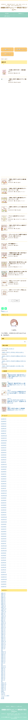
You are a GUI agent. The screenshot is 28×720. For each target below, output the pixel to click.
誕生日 (16, 73)
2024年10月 (4, 466)
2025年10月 (4, 440)
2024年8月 (3, 471)
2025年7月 (3, 447)
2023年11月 (4, 493)
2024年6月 (3, 476)
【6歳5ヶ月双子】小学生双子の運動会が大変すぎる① (14, 361)
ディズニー (23, 191)
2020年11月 (4, 577)
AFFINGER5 (14, 718)
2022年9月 (3, 524)
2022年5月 (3, 534)
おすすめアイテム (18, 219)
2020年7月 (3, 586)
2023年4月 (3, 510)
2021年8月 (3, 555)
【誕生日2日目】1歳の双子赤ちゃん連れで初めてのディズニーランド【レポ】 (17, 263)
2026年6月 (3, 421)
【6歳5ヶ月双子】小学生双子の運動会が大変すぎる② (14, 356)
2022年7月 (3, 529)
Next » (17, 300)
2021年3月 (3, 567)
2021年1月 (3, 572)
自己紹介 (7, 13)
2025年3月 (3, 457)
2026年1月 (3, 433)
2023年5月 (3, 507)
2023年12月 (4, 490)
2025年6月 (3, 450)
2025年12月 (4, 435)
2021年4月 (3, 565)
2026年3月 (3, 428)
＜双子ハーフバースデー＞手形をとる (17, 290)
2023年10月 (4, 495)
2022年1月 (3, 543)
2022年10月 (4, 522)
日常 (19, 73)
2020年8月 (3, 584)
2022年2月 (3, 541)
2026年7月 (3, 419)
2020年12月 (4, 574)
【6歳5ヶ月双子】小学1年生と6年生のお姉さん (13, 352)
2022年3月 (3, 538)
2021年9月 (3, 553)
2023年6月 (3, 505)
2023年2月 (3, 514)
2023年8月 (3, 500)
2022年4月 (3, 536)
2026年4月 (3, 426)
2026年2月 (3, 431)
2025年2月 (3, 459)
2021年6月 (3, 560)
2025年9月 (3, 443)
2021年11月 (3, 548)
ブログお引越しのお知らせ (8, 348)
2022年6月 (3, 531)
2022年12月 (4, 517)
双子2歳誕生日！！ (12, 243)
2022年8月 (3, 526)
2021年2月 (3, 569)
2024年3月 (3, 483)
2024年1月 (3, 488)
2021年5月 (3, 562)
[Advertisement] (14, 32)
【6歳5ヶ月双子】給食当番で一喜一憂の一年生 (13, 366)
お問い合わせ (7, 16)
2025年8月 (3, 445)
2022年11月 (4, 519)
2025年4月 (3, 454)
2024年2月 (3, 486)
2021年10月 (4, 550)
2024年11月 (4, 464)
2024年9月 (3, 469)
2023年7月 (3, 502)
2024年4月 (3, 481)
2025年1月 (3, 462)
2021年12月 (4, 545)
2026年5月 (3, 423)
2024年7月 (3, 474)
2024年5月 (3, 478)
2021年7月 (3, 557)
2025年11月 (4, 438)
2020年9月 (3, 581)
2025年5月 (3, 452)
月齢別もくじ (21, 13)
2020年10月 (4, 579)
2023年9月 (3, 498)
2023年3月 (3, 512)
